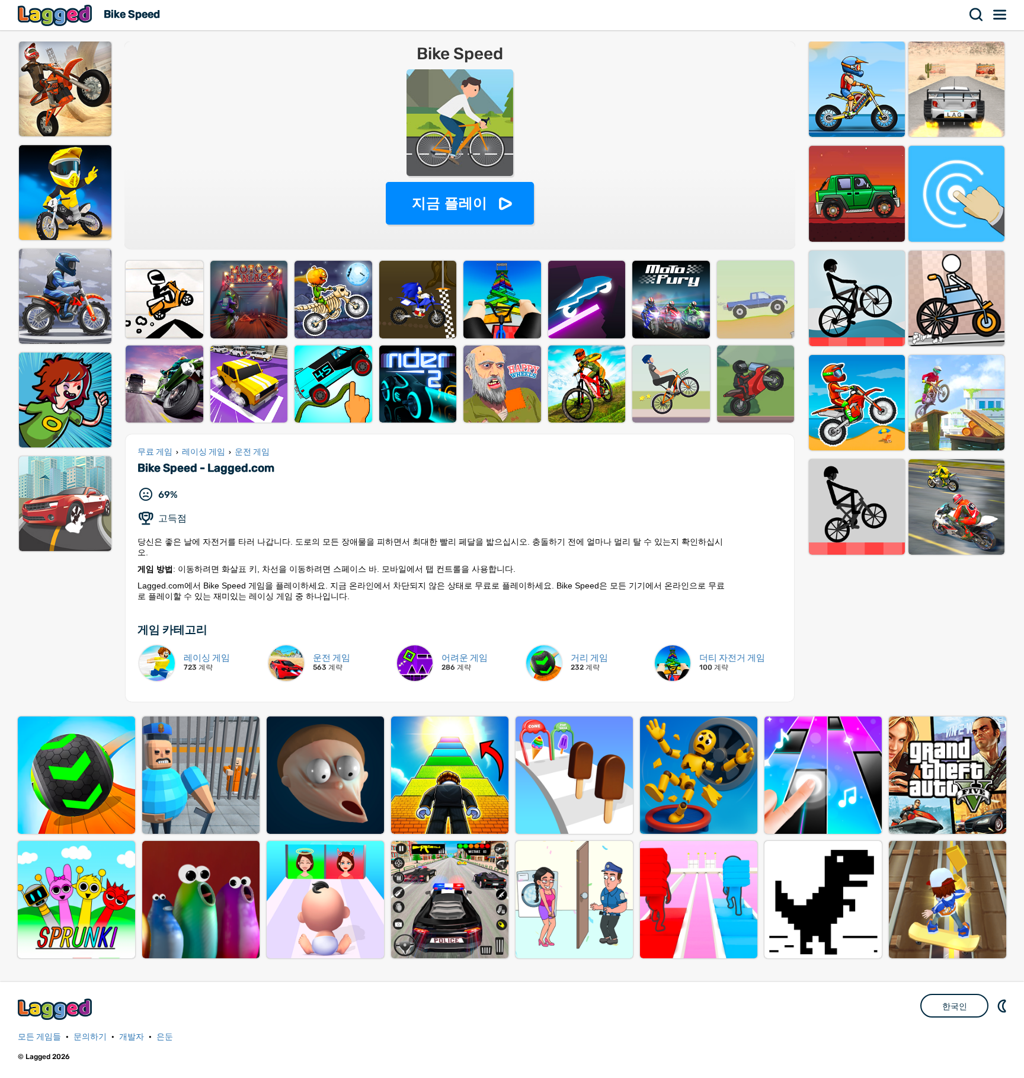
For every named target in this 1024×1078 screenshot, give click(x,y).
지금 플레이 (449, 203)
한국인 (954, 1006)
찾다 (976, 15)
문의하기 (90, 1037)
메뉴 (1000, 15)
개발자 (131, 1037)
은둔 (164, 1037)
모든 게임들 (39, 1037)
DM (1003, 1006)
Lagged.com (56, 1009)
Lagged (56, 15)
